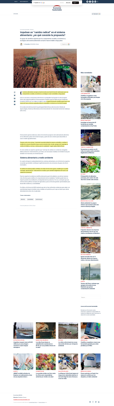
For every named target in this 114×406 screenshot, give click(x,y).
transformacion (39, 199)
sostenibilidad (30, 199)
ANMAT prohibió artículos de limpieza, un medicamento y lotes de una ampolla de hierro (22, 375)
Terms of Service (42, 402)
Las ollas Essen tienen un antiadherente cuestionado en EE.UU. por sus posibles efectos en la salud (45, 344)
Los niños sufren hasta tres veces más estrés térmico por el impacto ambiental (68, 344)
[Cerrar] (80, 2)
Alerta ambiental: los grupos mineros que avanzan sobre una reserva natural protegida (90, 204)
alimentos (23, 199)
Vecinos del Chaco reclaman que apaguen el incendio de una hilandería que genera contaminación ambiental (90, 286)
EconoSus (27, 44)
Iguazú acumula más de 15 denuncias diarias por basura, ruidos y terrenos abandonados (89, 258)
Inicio (15, 1)
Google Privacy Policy (33, 402)
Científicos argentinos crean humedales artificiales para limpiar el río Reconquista (90, 97)
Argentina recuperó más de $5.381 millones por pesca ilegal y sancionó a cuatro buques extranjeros (23, 344)
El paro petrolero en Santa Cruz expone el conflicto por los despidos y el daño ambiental (89, 375)
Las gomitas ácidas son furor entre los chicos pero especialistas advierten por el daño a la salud (46, 375)
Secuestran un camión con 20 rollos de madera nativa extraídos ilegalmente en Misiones (90, 151)
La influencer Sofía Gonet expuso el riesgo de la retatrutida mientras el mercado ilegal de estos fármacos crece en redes (68, 375)
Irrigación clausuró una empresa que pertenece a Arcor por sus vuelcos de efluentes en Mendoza (90, 231)
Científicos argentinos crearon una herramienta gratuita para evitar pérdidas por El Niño (90, 344)
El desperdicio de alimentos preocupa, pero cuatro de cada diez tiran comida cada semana (89, 178)
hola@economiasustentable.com (21, 399)
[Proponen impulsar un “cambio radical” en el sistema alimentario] (57, 8)
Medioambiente (24, 1)
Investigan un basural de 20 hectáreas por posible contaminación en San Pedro (89, 124)
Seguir (75, 2)
